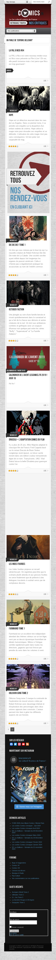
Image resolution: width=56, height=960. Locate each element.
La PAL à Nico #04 (16, 50)
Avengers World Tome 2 (20, 892)
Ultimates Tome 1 (18, 895)
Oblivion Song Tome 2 (18, 693)
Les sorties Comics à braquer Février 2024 (27, 842)
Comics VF (16, 865)
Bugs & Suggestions (19, 863)
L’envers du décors (18, 870)
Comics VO (16, 868)
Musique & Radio (18, 873)
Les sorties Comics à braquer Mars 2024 (26, 835)
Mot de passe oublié (17, 935)
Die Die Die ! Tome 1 (17, 245)
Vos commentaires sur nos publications (25, 878)
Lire (45, 81)
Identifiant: (13, 912)
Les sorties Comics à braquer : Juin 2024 (26, 826)
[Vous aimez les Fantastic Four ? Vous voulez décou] (29, 784)
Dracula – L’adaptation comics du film (26, 439)
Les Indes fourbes (17, 564)
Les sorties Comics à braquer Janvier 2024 (27, 845)
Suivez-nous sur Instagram (30, 807)
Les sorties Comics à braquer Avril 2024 (26, 828)
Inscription (13, 933)
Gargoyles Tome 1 (18, 902)
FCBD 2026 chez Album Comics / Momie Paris (28, 823)
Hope (11, 115)
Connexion (14, 931)
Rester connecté (18, 927)
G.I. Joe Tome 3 (17, 897)
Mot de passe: (15, 919)
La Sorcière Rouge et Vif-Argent (23, 900)
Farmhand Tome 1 (17, 628)
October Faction (16, 309)
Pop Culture (16, 876)
